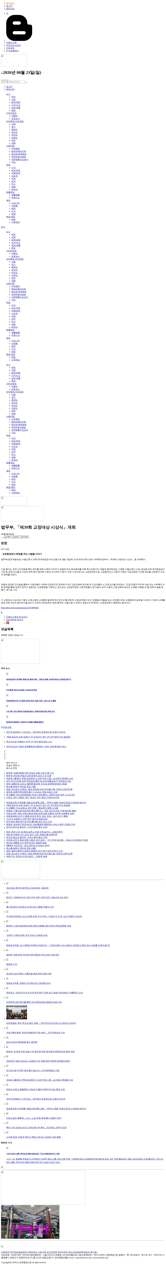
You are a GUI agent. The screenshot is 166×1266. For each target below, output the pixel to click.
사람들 (14, 206)
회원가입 (10, 9)
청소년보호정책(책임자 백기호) (82, 1252)
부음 (13, 214)
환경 (13, 110)
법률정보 (10, 192)
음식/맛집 (15, 170)
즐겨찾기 (10, 3)
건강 (13, 168)
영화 (13, 187)
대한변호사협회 (18, 157)
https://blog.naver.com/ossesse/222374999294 (20, 608)
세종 (13, 143)
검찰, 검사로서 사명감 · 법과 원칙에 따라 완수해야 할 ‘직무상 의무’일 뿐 (39, 789)
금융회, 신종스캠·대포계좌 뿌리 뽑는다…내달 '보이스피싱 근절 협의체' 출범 (41, 811)
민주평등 (15, 149)
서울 (13, 124)
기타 (13, 162)
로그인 (9, 6)
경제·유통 (15, 108)
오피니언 (15, 203)
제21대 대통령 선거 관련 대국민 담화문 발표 (26, 843)
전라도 (14, 135)
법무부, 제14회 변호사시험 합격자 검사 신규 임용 (28, 776)
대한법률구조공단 (19, 159)
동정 (13, 208)
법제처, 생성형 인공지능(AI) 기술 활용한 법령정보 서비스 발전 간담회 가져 (40, 824)
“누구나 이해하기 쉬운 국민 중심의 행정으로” (27, 819)
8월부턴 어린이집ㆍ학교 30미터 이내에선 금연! (27, 845)
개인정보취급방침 (18, 1252)
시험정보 (15, 222)
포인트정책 (52, 1252)
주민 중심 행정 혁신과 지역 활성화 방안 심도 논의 (29, 822)
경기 (13, 127)
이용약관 (5, 1252)
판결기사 (15, 198)
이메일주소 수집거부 (36, 1252)
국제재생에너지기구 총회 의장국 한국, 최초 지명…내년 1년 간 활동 (37, 816)
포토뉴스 (15, 119)
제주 (13, 140)
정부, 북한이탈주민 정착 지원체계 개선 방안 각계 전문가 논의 (34, 851)
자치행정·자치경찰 (14, 121)
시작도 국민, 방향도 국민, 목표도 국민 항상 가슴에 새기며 (32, 797)
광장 (8, 200)
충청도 (14, 129)
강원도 (14, 138)
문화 (8, 165)
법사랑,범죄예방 (18, 154)
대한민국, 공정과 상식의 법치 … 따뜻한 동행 (26, 856)
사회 (13, 99)
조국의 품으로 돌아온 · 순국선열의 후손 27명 (26, 827)
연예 (13, 179)
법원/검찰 (15, 102)
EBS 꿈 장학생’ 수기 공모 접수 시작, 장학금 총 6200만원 (31, 835)
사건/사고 (15, 105)
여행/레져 (15, 173)
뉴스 (8, 94)
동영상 (14, 189)
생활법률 (15, 195)
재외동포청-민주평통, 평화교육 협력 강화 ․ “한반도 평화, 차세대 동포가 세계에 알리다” (46, 802)
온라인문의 (63, 1252)
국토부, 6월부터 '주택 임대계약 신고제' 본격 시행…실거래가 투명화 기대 (39, 778)
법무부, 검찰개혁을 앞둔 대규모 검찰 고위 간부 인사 (30, 773)
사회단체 (10, 146)
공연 (13, 181)
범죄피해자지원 (18, 151)
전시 (13, 184)
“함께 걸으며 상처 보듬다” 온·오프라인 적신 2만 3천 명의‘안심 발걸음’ (38, 805)
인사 (13, 211)
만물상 (14, 116)
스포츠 (14, 176)
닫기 (3, 227)
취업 (13, 219)
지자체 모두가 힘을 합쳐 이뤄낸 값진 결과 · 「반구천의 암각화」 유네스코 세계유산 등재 (47, 840)
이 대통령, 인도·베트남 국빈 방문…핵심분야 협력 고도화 (32, 808)
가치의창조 (11, 113)
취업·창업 (10, 217)
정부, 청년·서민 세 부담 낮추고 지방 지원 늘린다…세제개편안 (34, 832)
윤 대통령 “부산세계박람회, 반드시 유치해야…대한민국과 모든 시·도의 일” (40, 795)
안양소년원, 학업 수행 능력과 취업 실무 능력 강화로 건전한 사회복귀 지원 (40, 813)
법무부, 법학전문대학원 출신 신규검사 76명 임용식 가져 (32, 792)
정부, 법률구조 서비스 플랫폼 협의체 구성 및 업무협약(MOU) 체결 (36, 784)
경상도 (14, 132)
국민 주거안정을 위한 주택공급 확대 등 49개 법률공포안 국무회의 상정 (38, 781)
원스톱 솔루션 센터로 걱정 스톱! (21, 787)
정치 (13, 97)
